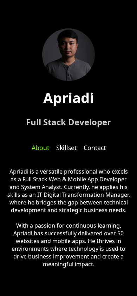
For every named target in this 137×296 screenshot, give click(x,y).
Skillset (66, 147)
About (40, 147)
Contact (95, 147)
